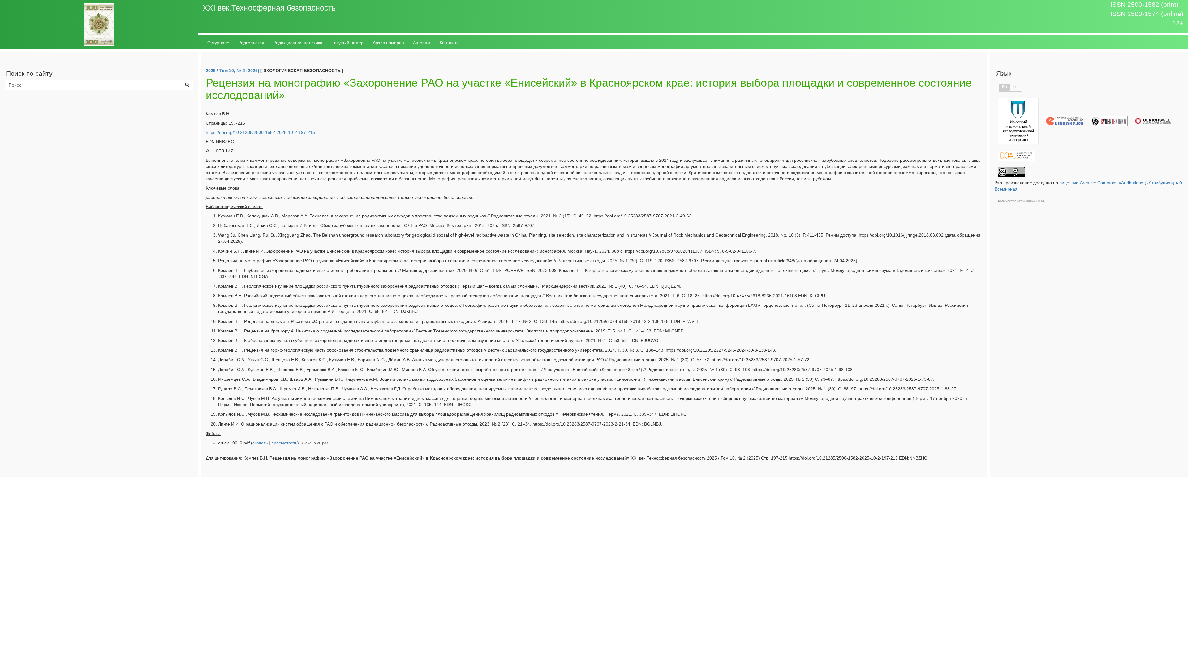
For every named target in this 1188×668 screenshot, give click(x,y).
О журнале (218, 42)
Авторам (421, 42)
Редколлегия (251, 42)
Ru (1004, 87)
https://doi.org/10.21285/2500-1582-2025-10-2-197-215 (260, 132)
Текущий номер (348, 42)
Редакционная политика (297, 42)
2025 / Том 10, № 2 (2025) (232, 70)
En (1014, 87)
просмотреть (284, 442)
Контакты (449, 42)
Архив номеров (388, 42)
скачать (260, 442)
